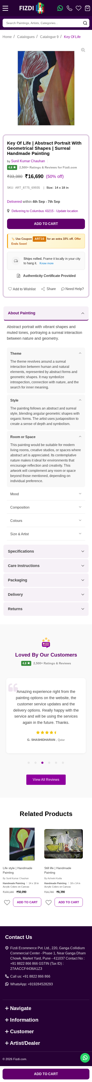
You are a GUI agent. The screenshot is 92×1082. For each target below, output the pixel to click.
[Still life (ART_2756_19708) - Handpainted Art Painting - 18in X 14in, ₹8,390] (63, 844)
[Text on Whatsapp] (60, 8)
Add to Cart (46, 224)
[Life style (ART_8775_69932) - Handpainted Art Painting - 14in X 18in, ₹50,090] (22, 844)
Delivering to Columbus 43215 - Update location (45, 211)
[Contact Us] (70, 8)
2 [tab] (36, 763)
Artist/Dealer (25, 1043)
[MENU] (5, 8)
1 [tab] (29, 763)
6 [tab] (63, 763)
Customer (22, 1031)
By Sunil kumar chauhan (16, 878)
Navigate (20, 1008)
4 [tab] (49, 763)
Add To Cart (27, 902)
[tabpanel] (46, 716)
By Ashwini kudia (53, 878)
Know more (46, 263)
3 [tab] (43, 763)
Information (24, 1020)
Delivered (14, 201)
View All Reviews (46, 779)
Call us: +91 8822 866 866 (30, 976)
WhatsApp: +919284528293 (31, 984)
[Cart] (87, 8)
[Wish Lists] (78, 8)
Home (7, 37)
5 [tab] (56, 763)
